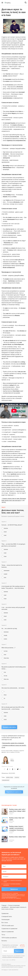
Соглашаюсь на (12, 881)
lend (5, 531)
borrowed (6, 570)
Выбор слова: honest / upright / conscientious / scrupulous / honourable (16, 828)
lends (5, 635)
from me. (6, 679)
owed (5, 574)
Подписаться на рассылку (14, 792)
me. (5, 672)
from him (6, 658)
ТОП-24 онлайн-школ (8, 925)
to (4, 698)
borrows (6, 632)
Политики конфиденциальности (9, 897)
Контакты (4, 940)
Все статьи (5, 922)
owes (5, 639)
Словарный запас (7, 916)
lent (5, 577)
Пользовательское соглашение (9, 894)
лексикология (5, 780)
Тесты (3, 934)
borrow (6, 528)
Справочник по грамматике (9, 928)
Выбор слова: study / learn (17, 836)
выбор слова (9, 777)
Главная (4, 905)
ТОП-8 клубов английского (9, 937)
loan (5, 556)
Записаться (14, 889)
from (5, 695)
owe (5, 535)
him (5, 654)
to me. (5, 675)
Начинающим (5, 919)
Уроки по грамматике (8, 931)
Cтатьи (11, 813)
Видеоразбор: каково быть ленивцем (13, 743)
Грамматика (5, 913)
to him (5, 651)
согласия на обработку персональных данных (12, 957)
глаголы (17, 777)
